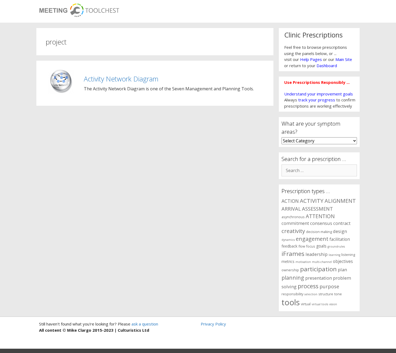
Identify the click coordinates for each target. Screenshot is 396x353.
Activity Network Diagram (121, 78)
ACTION (290, 201)
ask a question (144, 324)
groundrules (336, 246)
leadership (316, 254)
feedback (289, 246)
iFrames (293, 253)
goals (321, 246)
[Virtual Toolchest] (79, 9)
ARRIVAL (291, 208)
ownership (290, 270)
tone (338, 294)
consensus (321, 223)
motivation (303, 262)
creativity (293, 231)
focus (310, 246)
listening (348, 254)
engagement (312, 238)
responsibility (292, 294)
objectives (343, 261)
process (308, 286)
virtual (306, 304)
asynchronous (293, 217)
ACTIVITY (312, 200)
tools (291, 302)
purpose (329, 286)
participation (318, 269)
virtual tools (320, 304)
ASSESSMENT (317, 208)
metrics (288, 261)
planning (293, 277)
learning (334, 255)
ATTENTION (320, 216)
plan (342, 269)
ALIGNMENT (340, 200)
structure (325, 294)
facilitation (339, 239)
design (340, 231)
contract (341, 223)
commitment (295, 223)
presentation (318, 278)
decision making (319, 231)
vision (333, 304)
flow (301, 246)
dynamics (288, 240)
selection (310, 294)
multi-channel (322, 262)
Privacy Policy (213, 324)
